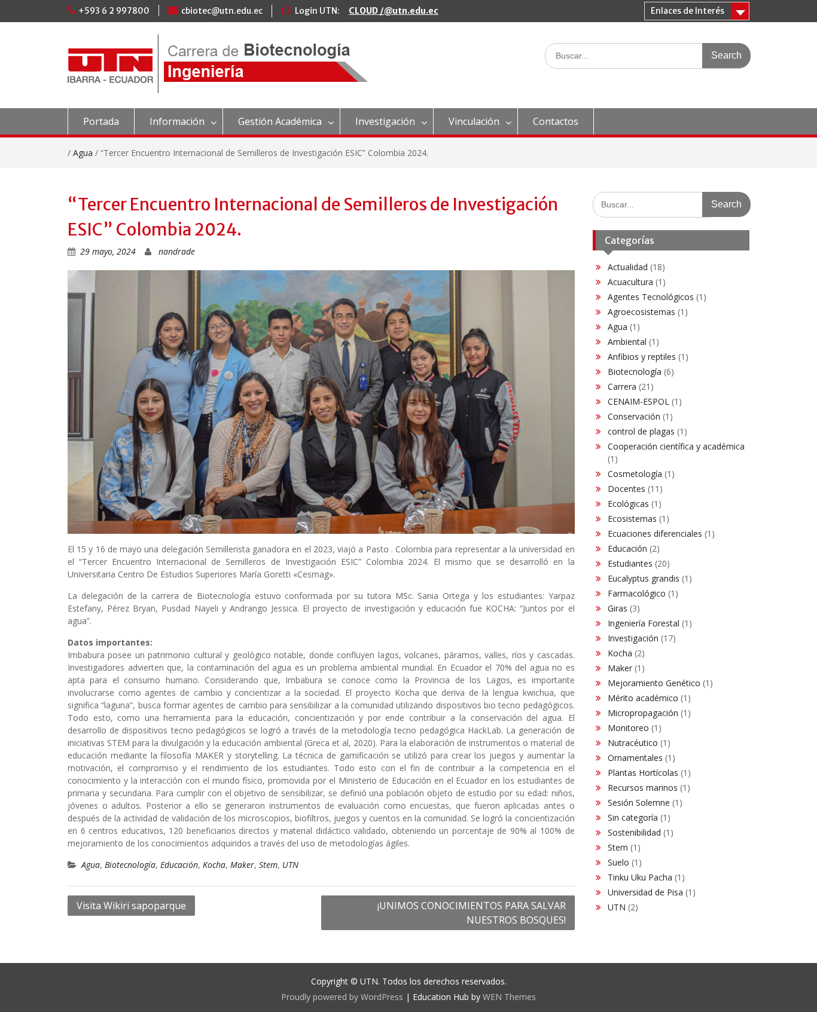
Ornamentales (635, 757)
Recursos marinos (643, 787)
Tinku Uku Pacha (640, 877)
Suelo (618, 862)
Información (177, 121)
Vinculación (474, 121)
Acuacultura (630, 282)
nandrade (176, 251)
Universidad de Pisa (645, 892)
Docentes (626, 488)
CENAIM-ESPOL (638, 401)
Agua (83, 152)
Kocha (214, 864)
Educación (179, 864)
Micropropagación (643, 713)
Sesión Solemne (639, 802)
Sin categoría (633, 817)
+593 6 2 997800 (114, 10)
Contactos (555, 121)
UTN (290, 864)
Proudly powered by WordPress (342, 996)
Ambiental (627, 341)
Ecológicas (628, 503)
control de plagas (641, 431)
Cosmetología (635, 473)
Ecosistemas (632, 518)
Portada (101, 121)
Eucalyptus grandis (643, 578)
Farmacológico (637, 593)
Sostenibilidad (634, 832)
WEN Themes (509, 996)
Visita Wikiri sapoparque (131, 905)
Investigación (385, 121)
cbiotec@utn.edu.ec (222, 10)
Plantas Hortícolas (643, 772)
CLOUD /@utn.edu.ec (393, 10)
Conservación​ (634, 416)
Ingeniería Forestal (643, 623)
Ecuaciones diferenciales (655, 533)
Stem (268, 864)
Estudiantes (630, 563)
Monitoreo (628, 727)
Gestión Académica (280, 121)
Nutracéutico (633, 742)
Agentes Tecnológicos (651, 296)
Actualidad (628, 267)
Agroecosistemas (641, 311)
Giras (617, 608)
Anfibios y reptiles (642, 356)
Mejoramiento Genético (654, 683)
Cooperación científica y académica (676, 446)
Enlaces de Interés (687, 10)
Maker (242, 864)
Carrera (622, 386)
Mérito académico (643, 698)
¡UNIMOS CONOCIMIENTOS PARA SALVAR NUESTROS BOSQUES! (471, 913)
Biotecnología (130, 864)
